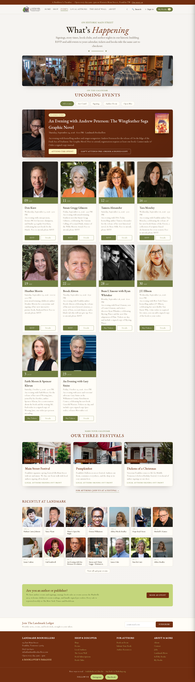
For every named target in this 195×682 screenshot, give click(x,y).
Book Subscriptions (83, 656)
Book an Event (158, 595)
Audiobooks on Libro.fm (94, 671)
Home (48, 9)
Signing (96, 103)
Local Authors (78, 9)
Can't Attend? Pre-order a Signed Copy (104, 151)
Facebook (112, 677)
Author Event (111, 103)
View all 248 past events (97, 571)
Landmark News (161, 653)
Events (64, 9)
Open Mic (128, 103)
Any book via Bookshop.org (115, 671)
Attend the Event (63, 151)
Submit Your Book (124, 646)
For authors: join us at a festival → (97, 490)
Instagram (97, 677)
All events (67, 103)
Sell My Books (160, 656)
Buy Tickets (108, 328)
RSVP (32, 238)
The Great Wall (98, 9)
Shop (55, 9)
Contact (157, 646)
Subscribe (164, 624)
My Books (164, 9)
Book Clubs (79, 660)
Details (48, 238)
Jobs (156, 649)
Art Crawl (82, 103)
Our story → (137, 2)
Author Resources (124, 649)
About (112, 9)
